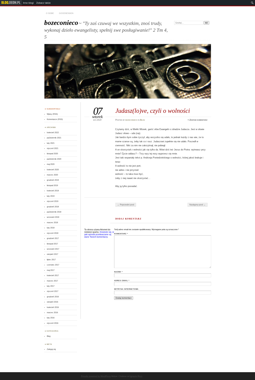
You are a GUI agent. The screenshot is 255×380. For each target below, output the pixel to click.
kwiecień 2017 (53, 275)
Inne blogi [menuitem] (28, 2)
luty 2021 (50, 143)
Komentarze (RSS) (55, 119)
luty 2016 (50, 318)
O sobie (50, 13)
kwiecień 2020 (53, 170)
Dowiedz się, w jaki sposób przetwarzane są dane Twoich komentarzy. (99, 234)
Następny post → (197, 204)
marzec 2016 (52, 312)
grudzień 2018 (53, 207)
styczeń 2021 (52, 148)
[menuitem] (11, 3)
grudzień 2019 (53, 180)
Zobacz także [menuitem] (43, 2)
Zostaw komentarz (198, 120)
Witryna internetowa (126, 289)
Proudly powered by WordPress (96, 376)
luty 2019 (50, 196)
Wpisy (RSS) (52, 114)
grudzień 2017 (53, 238)
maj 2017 (50, 270)
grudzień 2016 (53, 297)
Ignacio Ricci (136, 376)
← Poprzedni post (125, 204)
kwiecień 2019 (53, 191)
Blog (142, 120)
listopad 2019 (52, 185)
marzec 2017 (52, 281)
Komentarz (121, 234)
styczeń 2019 (52, 201)
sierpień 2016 (52, 302)
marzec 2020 (52, 175)
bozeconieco (61, 22)
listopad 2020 (52, 153)
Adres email (122, 280)
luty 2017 (50, 286)
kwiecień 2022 (53, 132)
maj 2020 (50, 164)
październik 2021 (54, 138)
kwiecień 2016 (53, 307)
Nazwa (118, 272)
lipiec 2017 (51, 259)
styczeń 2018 (52, 233)
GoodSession (66, 13)
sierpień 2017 (52, 254)
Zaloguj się (51, 349)
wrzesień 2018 (53, 217)
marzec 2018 (52, 222)
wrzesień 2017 (53, 249)
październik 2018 (54, 212)
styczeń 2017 (52, 291)
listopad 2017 (52, 244)
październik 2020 (54, 159)
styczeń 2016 (52, 323)
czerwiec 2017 (53, 265)
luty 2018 (50, 228)
